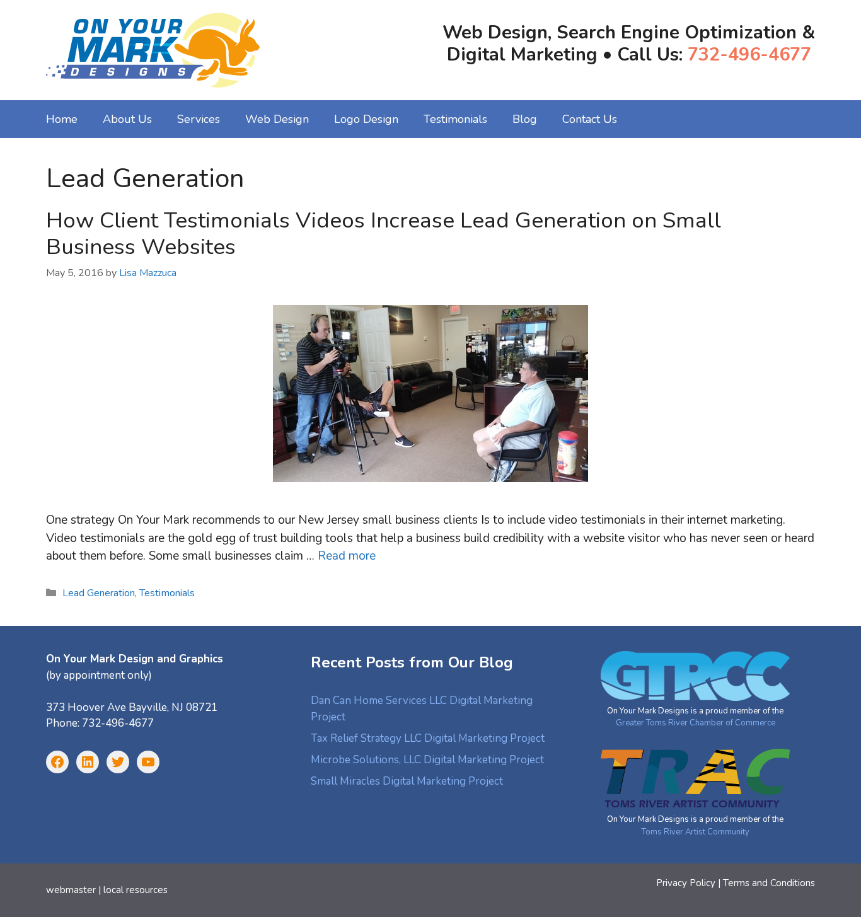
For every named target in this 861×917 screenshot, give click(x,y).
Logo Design (366, 119)
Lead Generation (98, 593)
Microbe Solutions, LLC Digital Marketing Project (427, 760)
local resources (135, 890)
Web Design (277, 119)
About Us (127, 119)
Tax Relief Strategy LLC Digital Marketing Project (428, 738)
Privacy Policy (685, 883)
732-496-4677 (749, 54)
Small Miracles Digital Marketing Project (407, 781)
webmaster (71, 890)
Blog (524, 119)
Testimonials (455, 119)
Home (62, 119)
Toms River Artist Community (695, 832)
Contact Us (589, 119)
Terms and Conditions (769, 883)
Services (198, 119)
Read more (347, 556)
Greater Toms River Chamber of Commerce (695, 723)
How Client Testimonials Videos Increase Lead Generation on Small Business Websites (383, 233)
